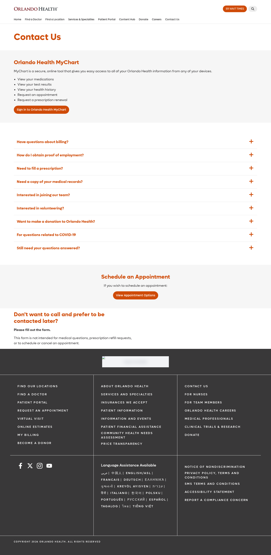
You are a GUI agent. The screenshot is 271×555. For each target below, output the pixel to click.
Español (157, 500)
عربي (104, 473)
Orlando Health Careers (211, 410)
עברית (158, 486)
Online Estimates (35, 427)
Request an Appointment (43, 410)
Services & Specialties (81, 19)
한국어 (136, 493)
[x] (30, 466)
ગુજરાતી (107, 486)
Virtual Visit (31, 419)
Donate (143, 19)
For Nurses (196, 394)
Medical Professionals (209, 419)
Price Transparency (122, 444)
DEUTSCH (132, 480)
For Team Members (203, 402)
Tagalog (109, 506)
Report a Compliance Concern (217, 500)
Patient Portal (106, 19)
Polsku (153, 493)
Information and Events (126, 419)
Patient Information (122, 410)
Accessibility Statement (209, 492)
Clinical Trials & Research (213, 427)
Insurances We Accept (124, 402)
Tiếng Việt (143, 506)
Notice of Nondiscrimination (215, 467)
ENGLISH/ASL (138, 473)
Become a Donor (35, 443)
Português (112, 500)
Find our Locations (38, 386)
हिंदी (104, 493)
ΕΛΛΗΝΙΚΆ (154, 480)
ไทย (125, 506)
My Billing (28, 435)
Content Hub (127, 19)
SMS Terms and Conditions (212, 484)
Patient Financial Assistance (131, 427)
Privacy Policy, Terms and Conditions (212, 475)
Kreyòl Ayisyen (133, 486)
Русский (136, 500)
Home (17, 19)
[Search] (252, 9)
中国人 (117, 473)
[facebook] (20, 466)
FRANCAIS (110, 480)
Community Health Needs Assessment (127, 435)
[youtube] (49, 466)
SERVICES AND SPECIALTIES (127, 394)
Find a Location (55, 19)
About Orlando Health (125, 386)
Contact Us (172, 19)
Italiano (119, 493)
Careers (156, 19)
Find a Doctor (33, 19)
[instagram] (40, 466)
